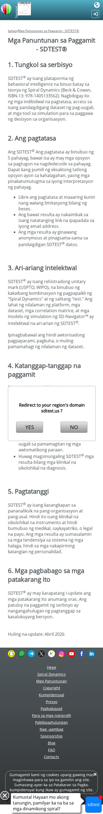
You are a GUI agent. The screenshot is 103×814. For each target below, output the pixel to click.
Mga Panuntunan (51, 681)
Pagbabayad (51, 708)
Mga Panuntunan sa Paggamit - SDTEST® (48, 31)
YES (29, 427)
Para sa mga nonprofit (51, 715)
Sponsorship (51, 736)
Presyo (51, 701)
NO (74, 427)
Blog (51, 742)
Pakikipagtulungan (51, 722)
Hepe (51, 667)
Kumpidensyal (51, 694)
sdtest (94, 801)
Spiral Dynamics (51, 674)
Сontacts (51, 756)
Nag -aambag (51, 729)
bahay (12, 31)
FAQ (51, 749)
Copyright (51, 687)
